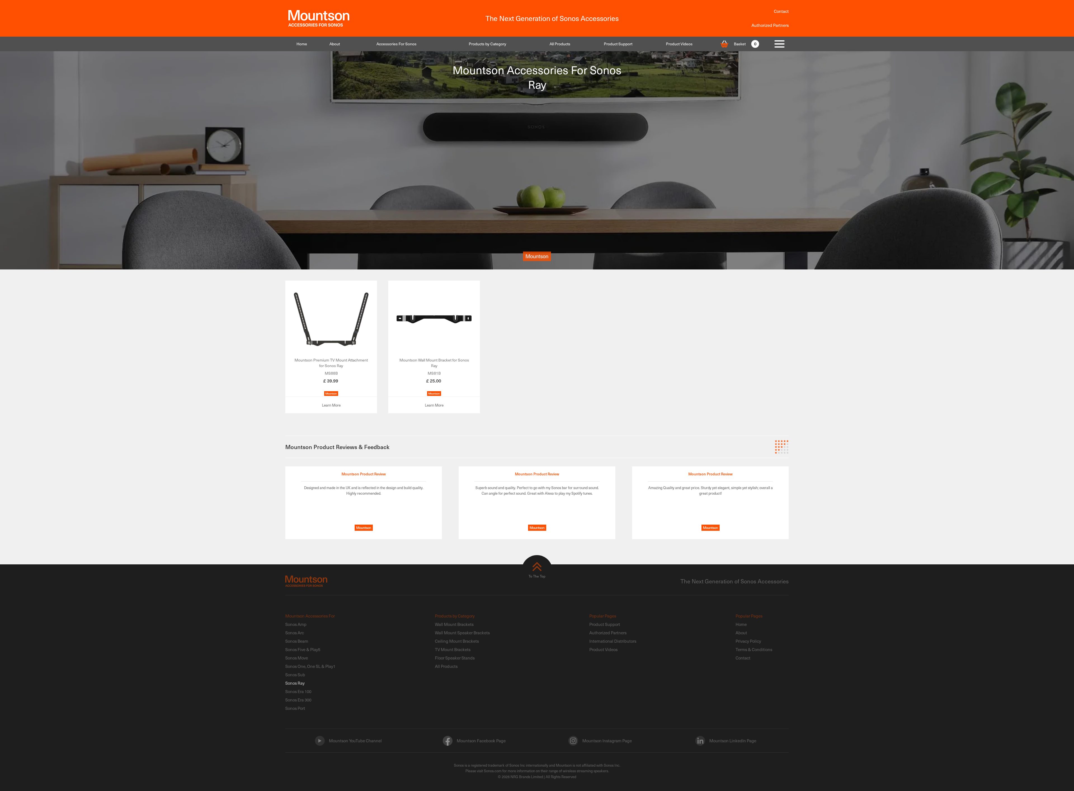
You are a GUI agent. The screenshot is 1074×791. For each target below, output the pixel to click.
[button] (396, 44)
